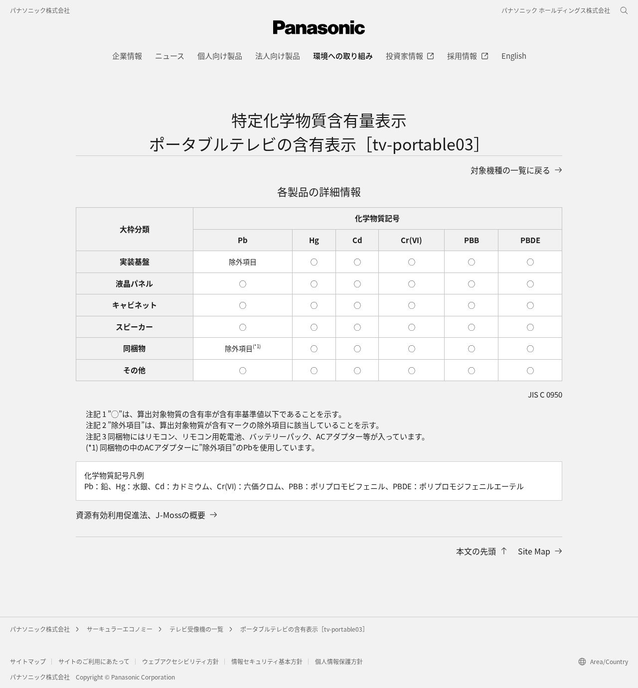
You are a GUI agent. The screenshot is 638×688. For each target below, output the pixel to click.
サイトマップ (28, 661)
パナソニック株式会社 (40, 10)
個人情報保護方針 (339, 661)
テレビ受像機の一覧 (196, 629)
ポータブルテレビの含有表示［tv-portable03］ (304, 629)
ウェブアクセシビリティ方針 (180, 661)
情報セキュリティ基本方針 (267, 661)
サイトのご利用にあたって (94, 661)
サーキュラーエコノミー (120, 629)
